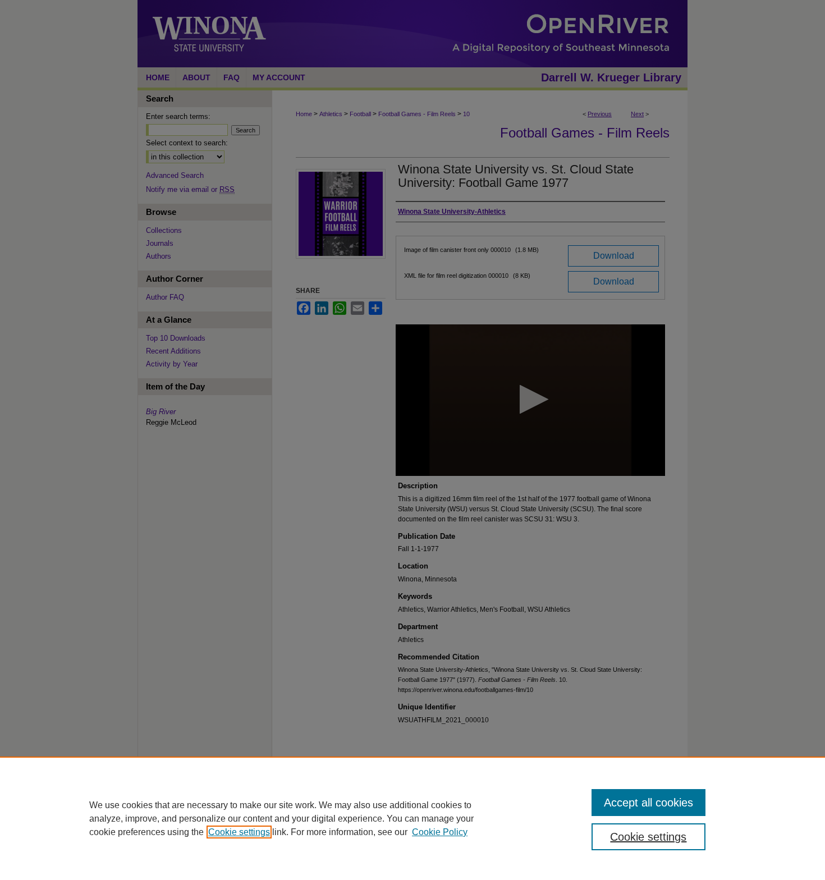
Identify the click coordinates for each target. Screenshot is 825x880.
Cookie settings (239, 832)
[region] (412, 818)
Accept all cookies (648, 802)
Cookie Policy (439, 832)
